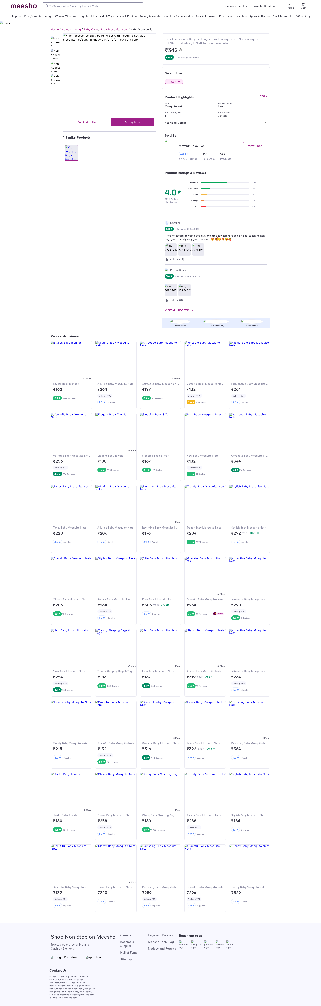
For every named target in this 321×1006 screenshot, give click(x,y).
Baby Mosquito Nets (114, 29)
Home (55, 29)
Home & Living (71, 29)
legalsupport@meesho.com (80, 994)
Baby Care (91, 29)
